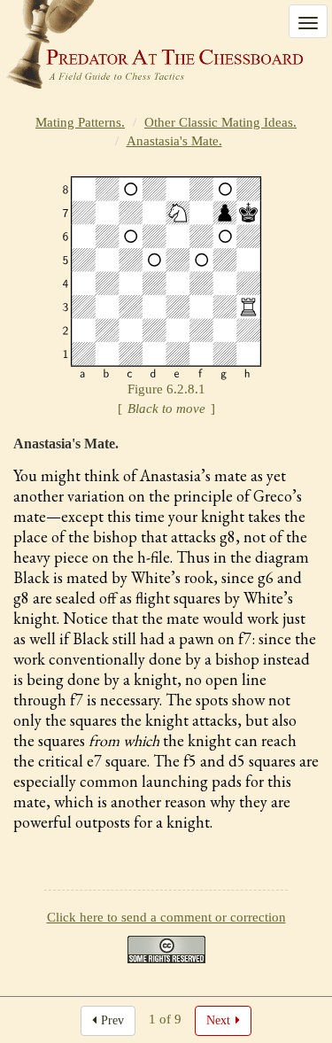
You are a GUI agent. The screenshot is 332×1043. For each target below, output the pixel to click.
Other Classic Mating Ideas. (220, 122)
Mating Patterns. (80, 122)
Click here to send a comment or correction (166, 917)
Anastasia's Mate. (174, 141)
